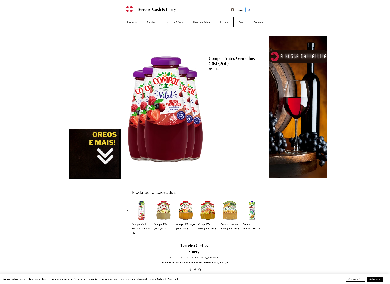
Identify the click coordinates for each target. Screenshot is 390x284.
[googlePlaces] (190, 269)
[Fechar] (386, 279)
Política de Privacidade (168, 279)
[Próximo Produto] (266, 210)
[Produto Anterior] (127, 210)
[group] (197, 218)
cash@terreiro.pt (210, 257)
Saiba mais (374, 279)
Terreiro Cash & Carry (156, 9)
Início (130, 44)
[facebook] (195, 269)
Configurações (355, 279)
